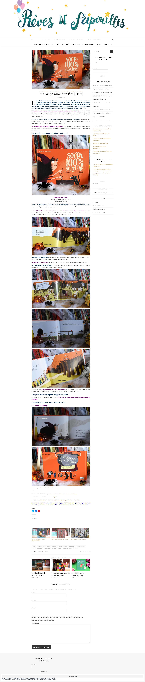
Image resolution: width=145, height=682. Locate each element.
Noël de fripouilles (73, 44)
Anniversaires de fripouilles (43, 44)
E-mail (34, 600)
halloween (54, 546)
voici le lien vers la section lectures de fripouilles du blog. (62, 494)
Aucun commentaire (85, 551)
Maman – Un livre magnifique (100, 143)
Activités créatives (58, 40)
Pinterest (68, 500)
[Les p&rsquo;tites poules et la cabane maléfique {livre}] (41, 533)
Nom (33, 592)
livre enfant (39, 548)
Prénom (95, 62)
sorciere (54, 548)
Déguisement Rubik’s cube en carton (102, 85)
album (34, 546)
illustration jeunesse (63, 546)
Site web (34, 607)
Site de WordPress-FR (99, 212)
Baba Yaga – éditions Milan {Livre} (60, 539)
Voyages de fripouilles (104, 44)
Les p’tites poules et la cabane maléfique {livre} (39, 539)
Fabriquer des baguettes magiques (102, 109)
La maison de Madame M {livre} (101, 89)
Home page (46, 40)
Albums (41, 91)
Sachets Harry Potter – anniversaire (102, 92)
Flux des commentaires (99, 209)
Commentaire (35, 623)
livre (34, 548)
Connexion (95, 202)
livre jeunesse (47, 548)
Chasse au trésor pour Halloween (101, 120)
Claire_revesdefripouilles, (59, 500)
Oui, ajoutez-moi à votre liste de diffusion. (44, 620)
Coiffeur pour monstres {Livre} (78, 539)
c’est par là (54, 497)
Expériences (60, 44)
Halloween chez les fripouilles (55, 91)
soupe (59, 548)
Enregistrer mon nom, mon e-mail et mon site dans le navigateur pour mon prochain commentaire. (57, 617)
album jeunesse (41, 546)
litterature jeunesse (81, 546)
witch (76, 548)
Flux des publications (98, 205)
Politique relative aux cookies (50, 679)
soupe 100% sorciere (67, 548)
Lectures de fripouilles (76, 40)
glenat (48, 546)
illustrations (71, 546)
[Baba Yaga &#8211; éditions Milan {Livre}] (61, 533)
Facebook (43, 500)
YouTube (77, 500)
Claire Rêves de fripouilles (40, 551)
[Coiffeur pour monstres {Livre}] (80, 533)
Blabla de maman (88, 44)
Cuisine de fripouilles (94, 40)
